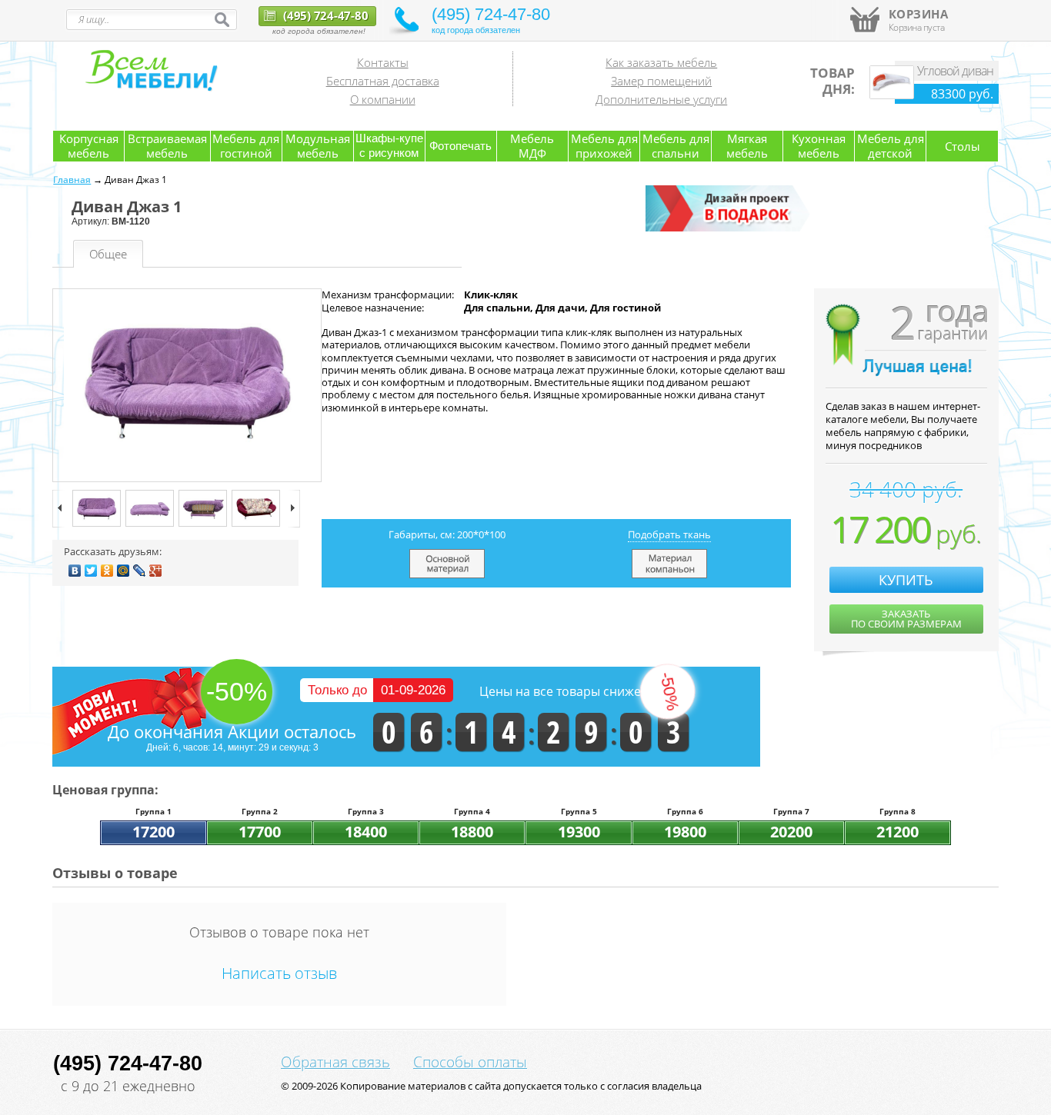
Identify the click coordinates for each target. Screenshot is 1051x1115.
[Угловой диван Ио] (891, 95)
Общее (108, 253)
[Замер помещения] (730, 228)
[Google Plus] (156, 571)
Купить (906, 580)
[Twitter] (91, 571)
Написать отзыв (279, 973)
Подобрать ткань (669, 534)
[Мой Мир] (123, 571)
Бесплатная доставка (382, 80)
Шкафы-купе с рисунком (389, 145)
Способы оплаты (470, 1062)
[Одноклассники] (107, 571)
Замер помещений (661, 80)
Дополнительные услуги (661, 99)
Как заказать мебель (661, 62)
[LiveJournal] (140, 571)
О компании (382, 99)
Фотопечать (460, 145)
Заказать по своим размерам (906, 619)
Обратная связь (335, 1062)
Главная (72, 179)
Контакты (383, 62)
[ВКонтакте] (75, 571)
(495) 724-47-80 (324, 15)
